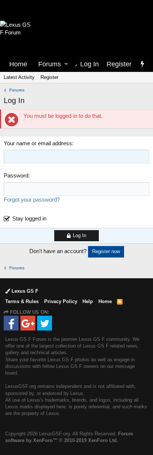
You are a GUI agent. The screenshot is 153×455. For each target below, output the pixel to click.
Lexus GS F (24, 291)
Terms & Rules (22, 301)
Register (49, 77)
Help (87, 301)
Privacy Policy (60, 301)
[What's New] (142, 64)
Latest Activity (19, 77)
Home (18, 64)
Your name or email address (38, 143)
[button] (66, 64)
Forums (49, 64)
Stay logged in (29, 218)
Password (16, 175)
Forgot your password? (32, 199)
